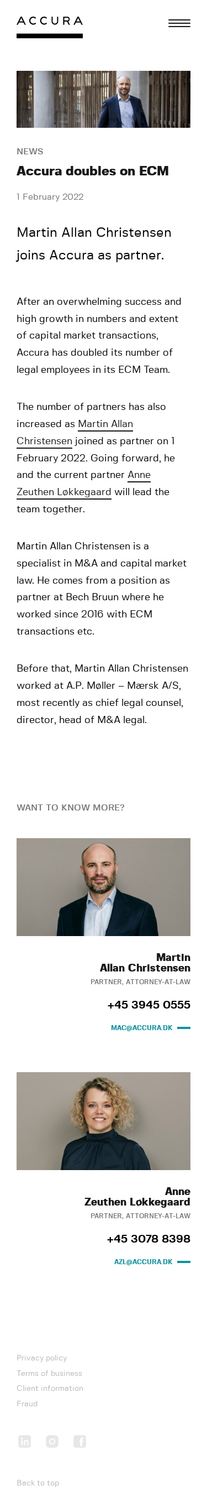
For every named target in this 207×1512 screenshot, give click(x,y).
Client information (50, 1389)
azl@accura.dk (143, 1262)
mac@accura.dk (142, 1028)
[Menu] (179, 23)
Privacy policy (42, 1358)
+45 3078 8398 (148, 1239)
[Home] (50, 30)
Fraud (27, 1404)
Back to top (38, 1483)
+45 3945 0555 (149, 1005)
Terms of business (49, 1374)
